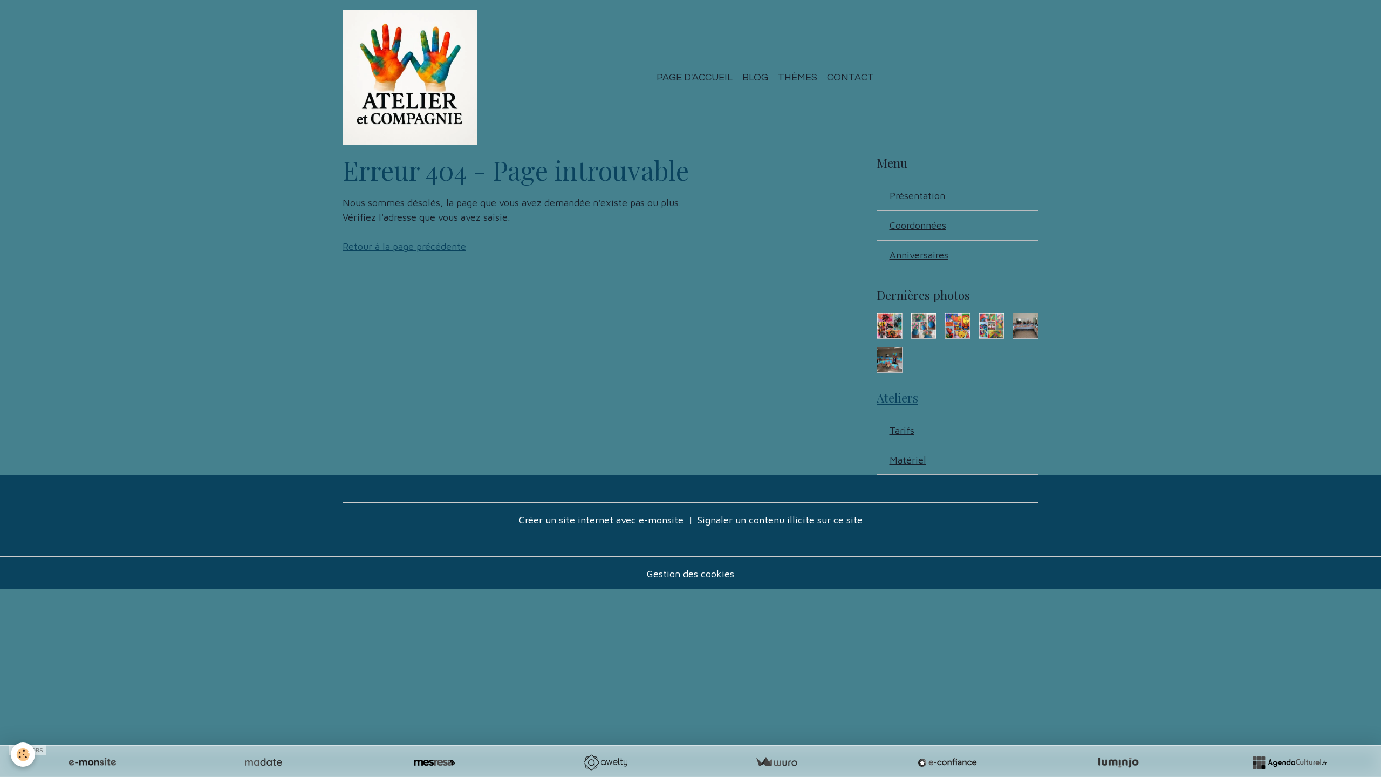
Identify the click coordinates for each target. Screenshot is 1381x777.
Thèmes (797, 77)
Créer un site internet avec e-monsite (601, 520)
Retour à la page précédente (404, 246)
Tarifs (902, 430)
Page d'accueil (695, 77)
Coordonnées (918, 225)
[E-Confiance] (947, 762)
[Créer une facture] (776, 762)
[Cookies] (23, 754)
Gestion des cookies (690, 574)
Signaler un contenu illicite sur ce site (780, 520)
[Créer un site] (92, 762)
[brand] (412, 77)
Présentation (917, 195)
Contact (850, 77)
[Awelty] (605, 762)
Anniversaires (919, 255)
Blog (755, 77)
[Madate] (263, 762)
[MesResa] (434, 762)
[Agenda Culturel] (1289, 762)
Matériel (908, 460)
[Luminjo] (1118, 762)
